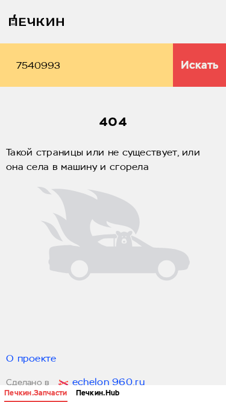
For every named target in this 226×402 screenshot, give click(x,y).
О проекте (31, 359)
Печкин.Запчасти (35, 393)
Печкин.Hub (98, 393)
